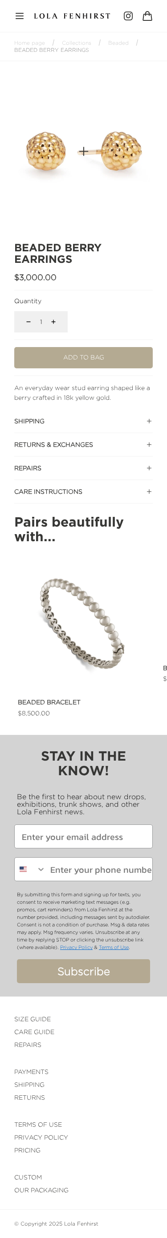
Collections (76, 43)
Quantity (27, 300)
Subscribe (83, 971)
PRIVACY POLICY (41, 1137)
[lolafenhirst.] (72, 16)
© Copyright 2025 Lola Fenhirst (56, 1223)
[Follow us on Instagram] (128, 16)
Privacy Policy (76, 947)
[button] (19, 16)
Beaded (118, 43)
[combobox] (30, 869)
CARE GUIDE (34, 1031)
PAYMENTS (31, 1071)
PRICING (27, 1150)
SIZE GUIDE (32, 1018)
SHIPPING (29, 1084)
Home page (29, 43)
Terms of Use (114, 947)
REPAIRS (27, 1044)
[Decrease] (23, 321)
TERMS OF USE (38, 1124)
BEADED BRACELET (49, 702)
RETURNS (29, 1097)
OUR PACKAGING (41, 1190)
